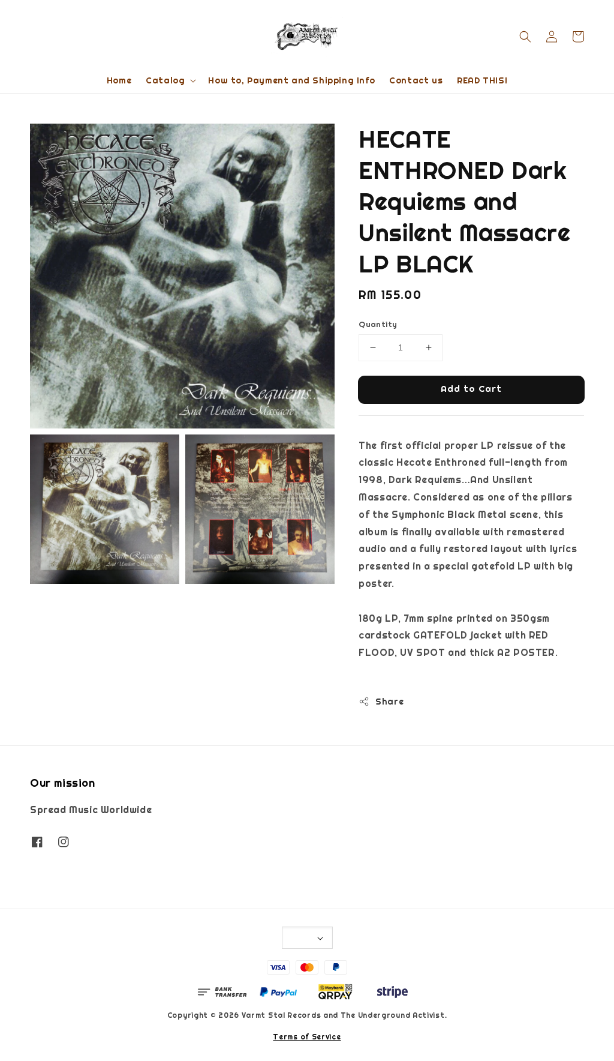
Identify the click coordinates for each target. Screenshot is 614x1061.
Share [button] (389, 701)
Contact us (416, 80)
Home (119, 80)
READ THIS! (482, 80)
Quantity (378, 324)
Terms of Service (307, 1037)
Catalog (165, 80)
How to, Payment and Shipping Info (291, 80)
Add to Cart (471, 388)
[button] (525, 36)
